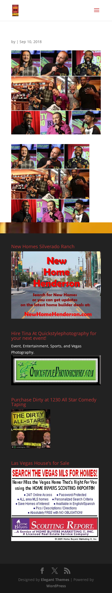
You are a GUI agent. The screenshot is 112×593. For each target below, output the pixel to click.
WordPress (56, 585)
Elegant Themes (55, 579)
